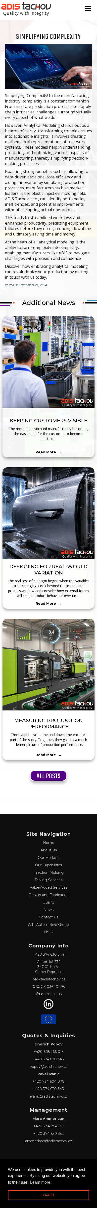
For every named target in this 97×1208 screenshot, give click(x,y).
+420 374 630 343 (48, 1059)
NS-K (48, 932)
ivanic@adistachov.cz (48, 1096)
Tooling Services (48, 880)
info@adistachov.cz (48, 979)
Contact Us (48, 917)
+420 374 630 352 (48, 1133)
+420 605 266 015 (48, 1051)
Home (48, 842)
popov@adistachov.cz (49, 1066)
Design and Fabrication (49, 895)
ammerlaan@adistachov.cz (48, 1141)
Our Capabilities (48, 865)
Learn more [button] (40, 1182)
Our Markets (48, 857)
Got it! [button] (48, 1195)
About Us (49, 850)
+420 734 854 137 (48, 1126)
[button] (88, 8)
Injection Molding (48, 872)
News (48, 909)
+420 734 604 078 (48, 1081)
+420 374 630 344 (48, 954)
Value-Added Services (48, 887)
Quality (49, 902)
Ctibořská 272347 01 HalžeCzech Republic (48, 967)
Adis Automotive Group (48, 924)
